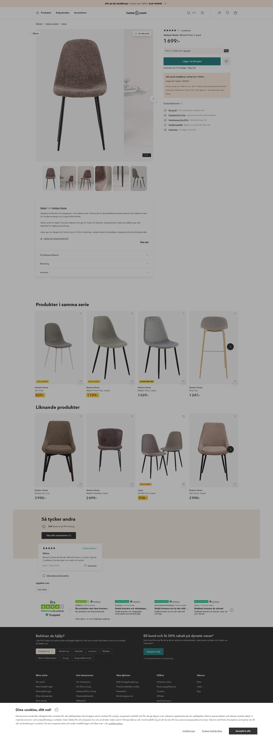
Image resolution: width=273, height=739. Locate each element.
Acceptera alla (243, 731)
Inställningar (189, 731)
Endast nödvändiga (212, 731)
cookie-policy (115, 723)
